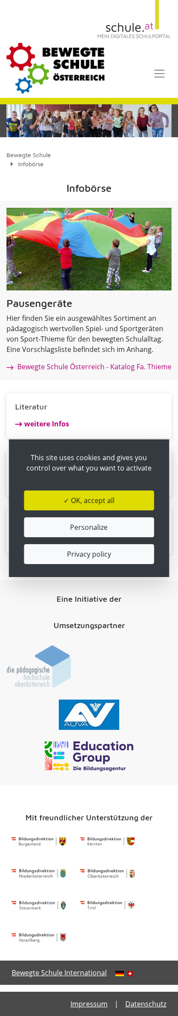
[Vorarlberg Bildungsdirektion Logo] (38, 938)
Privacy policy (89, 554)
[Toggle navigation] (159, 73)
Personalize (89, 527)
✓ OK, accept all (89, 500)
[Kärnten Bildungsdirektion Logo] (107, 842)
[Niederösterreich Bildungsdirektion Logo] (38, 874)
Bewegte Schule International (59, 972)
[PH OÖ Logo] (38, 666)
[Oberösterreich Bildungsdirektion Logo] (107, 874)
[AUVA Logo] (89, 715)
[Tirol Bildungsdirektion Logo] (107, 906)
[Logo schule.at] (134, 19)
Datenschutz (145, 1004)
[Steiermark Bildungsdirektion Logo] (38, 906)
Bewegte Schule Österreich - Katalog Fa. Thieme (94, 366)
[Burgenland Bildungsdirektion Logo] (38, 842)
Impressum (89, 1004)
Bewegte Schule (28, 154)
